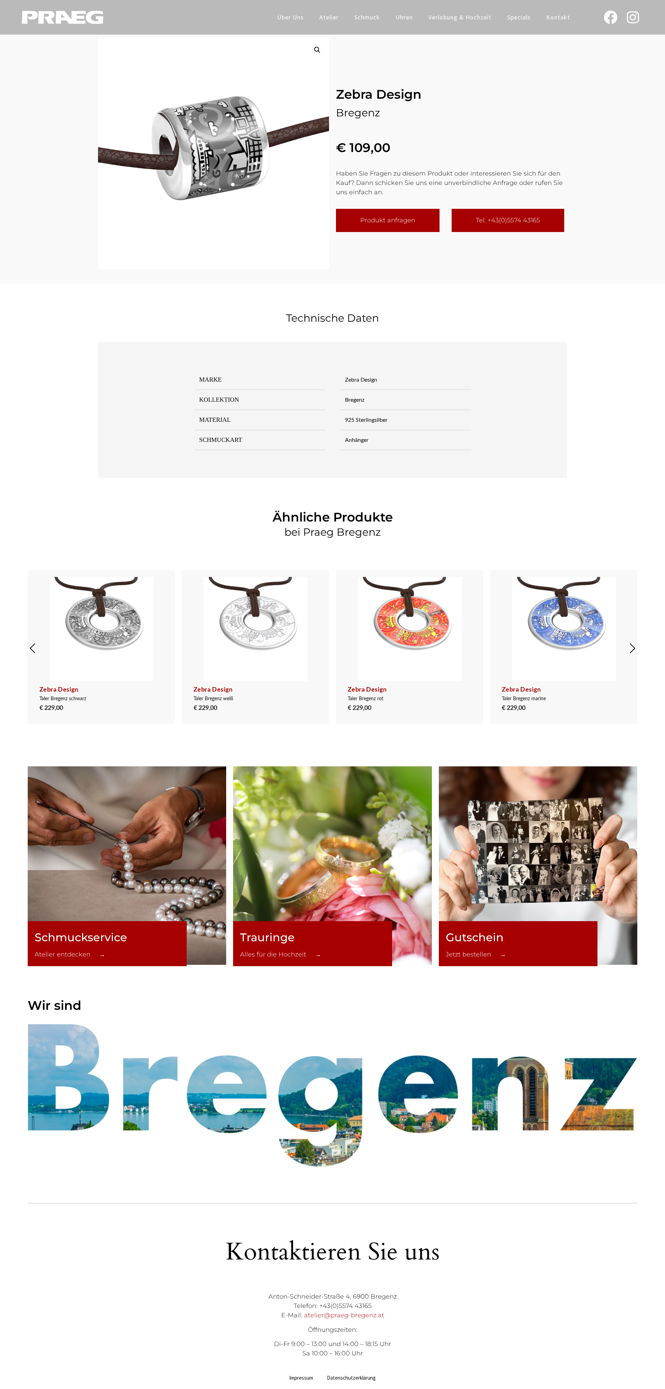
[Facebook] (611, 17)
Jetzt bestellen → (476, 954)
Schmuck (367, 17)
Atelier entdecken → (70, 954)
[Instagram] (633, 17)
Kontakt (558, 17)
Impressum (301, 1377)
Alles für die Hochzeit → (280, 954)
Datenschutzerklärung (351, 1377)
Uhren (404, 17)
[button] (317, 50)
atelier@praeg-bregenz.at (344, 1315)
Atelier (329, 17)
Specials (519, 17)
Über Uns (290, 17)
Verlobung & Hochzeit (459, 17)
